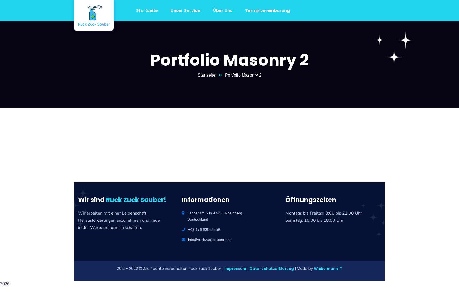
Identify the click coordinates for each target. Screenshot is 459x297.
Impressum (235, 268)
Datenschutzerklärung (271, 268)
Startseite (206, 75)
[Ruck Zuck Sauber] (90, 15)
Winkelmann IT (328, 268)
